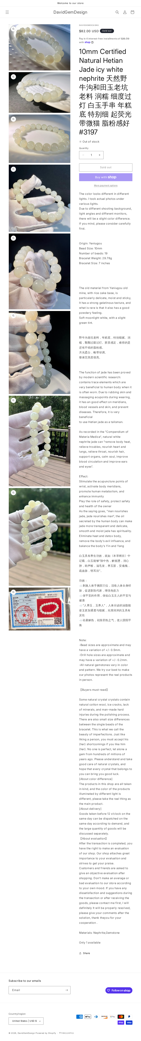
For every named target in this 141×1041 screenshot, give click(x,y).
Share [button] (86, 953)
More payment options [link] (106, 185)
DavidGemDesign (26, 1033)
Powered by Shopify (46, 1033)
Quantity (83, 148)
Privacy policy (66, 1033)
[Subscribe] (66, 990)
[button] (7, 12)
